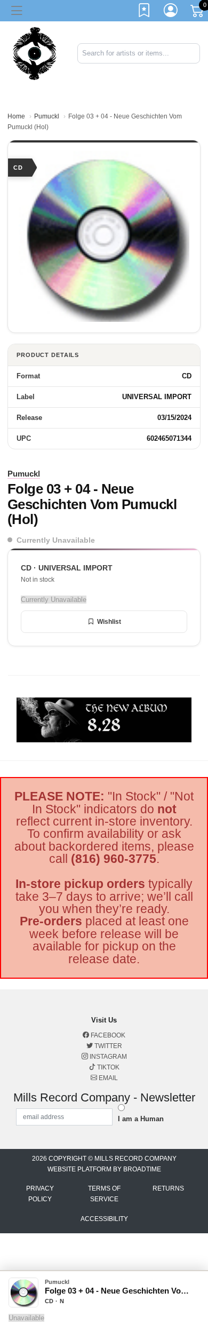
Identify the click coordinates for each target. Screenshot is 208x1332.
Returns (168, 1188)
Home (16, 116)
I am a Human (141, 1119)
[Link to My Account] (171, 12)
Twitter (107, 1046)
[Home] (34, 53)
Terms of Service (104, 1194)
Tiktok (107, 1067)
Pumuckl (46, 116)
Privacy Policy (40, 1194)
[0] (198, 12)
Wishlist (109, 621)
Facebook (107, 1035)
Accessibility (104, 1219)
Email (107, 1078)
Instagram (107, 1056)
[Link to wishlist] (144, 12)
